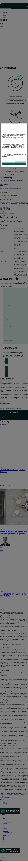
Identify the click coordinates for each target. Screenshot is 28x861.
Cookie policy (4, 156)
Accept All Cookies (14, 163)
